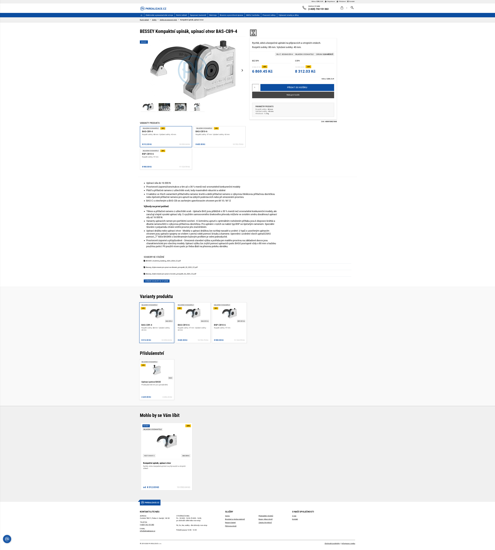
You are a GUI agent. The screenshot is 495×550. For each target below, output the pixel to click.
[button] (344, 7)
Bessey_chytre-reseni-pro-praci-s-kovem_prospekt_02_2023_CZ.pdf (171, 274)
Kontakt (351, 1)
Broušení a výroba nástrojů (235, 519)
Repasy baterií (230, 523)
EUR (321, 1)
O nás (294, 516)
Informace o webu (348, 543)
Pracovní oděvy (269, 15)
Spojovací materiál (198, 15)
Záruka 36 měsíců (265, 523)
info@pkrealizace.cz (147, 531)
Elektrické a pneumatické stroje (159, 15)
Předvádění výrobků (266, 516)
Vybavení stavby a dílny (289, 15)
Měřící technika (252, 15)
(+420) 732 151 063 (147, 525)
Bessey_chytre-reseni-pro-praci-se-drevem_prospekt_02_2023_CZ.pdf (172, 267)
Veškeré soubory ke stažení (156, 281)
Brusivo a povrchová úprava (231, 15)
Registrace (331, 1)
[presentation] (242, 70)
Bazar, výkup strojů (266, 519)
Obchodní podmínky (332, 543)
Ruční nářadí (181, 15)
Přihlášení (342, 1)
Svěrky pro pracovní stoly (168, 20)
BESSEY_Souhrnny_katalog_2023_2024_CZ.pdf (163, 261)
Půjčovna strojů (230, 526)
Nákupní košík (293, 95)
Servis (227, 516)
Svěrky (154, 20)
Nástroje (213, 15)
